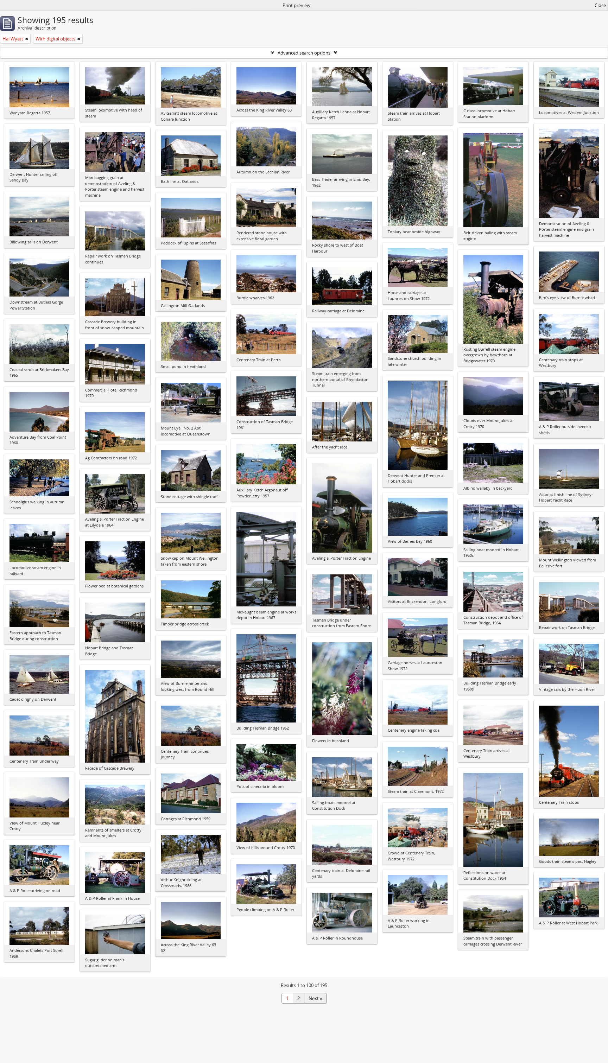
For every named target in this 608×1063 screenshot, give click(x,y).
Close (600, 5)
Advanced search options (304, 53)
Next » (315, 998)
